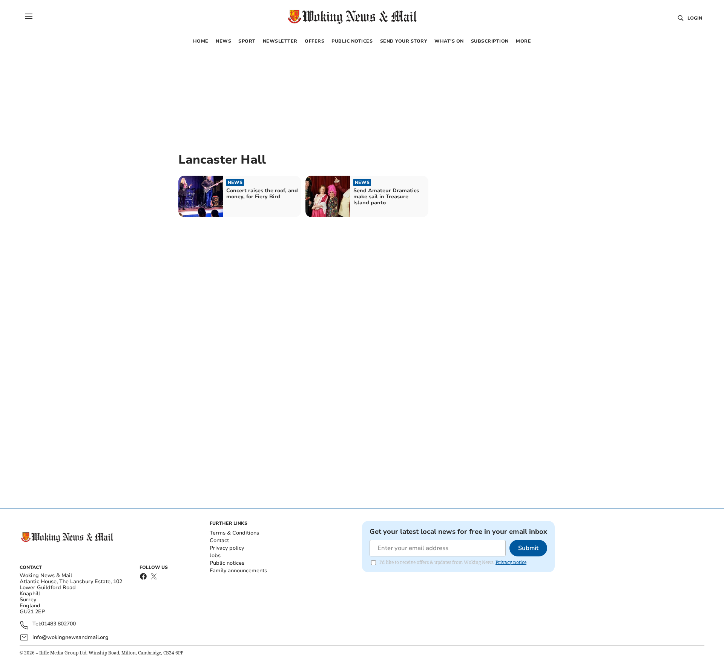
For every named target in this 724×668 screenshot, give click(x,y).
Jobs (215, 555)
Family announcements (238, 570)
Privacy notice (510, 562)
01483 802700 (58, 624)
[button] (29, 16)
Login (694, 18)
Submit (528, 548)
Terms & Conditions (234, 532)
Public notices (227, 563)
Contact (219, 540)
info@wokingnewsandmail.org (70, 637)
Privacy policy (227, 548)
